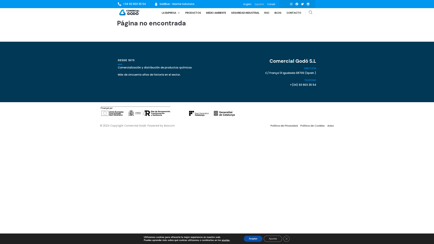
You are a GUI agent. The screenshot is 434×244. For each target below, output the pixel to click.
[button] (171, 13)
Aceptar (253, 238)
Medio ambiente (216, 13)
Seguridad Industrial (245, 13)
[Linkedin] (308, 4)
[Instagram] (291, 4)
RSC (266, 13)
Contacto (294, 13)
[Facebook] (296, 4)
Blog (277, 13)
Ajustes (273, 238)
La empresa (169, 13)
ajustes (226, 240)
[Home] (129, 12)
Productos (193, 13)
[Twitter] (302, 4)
